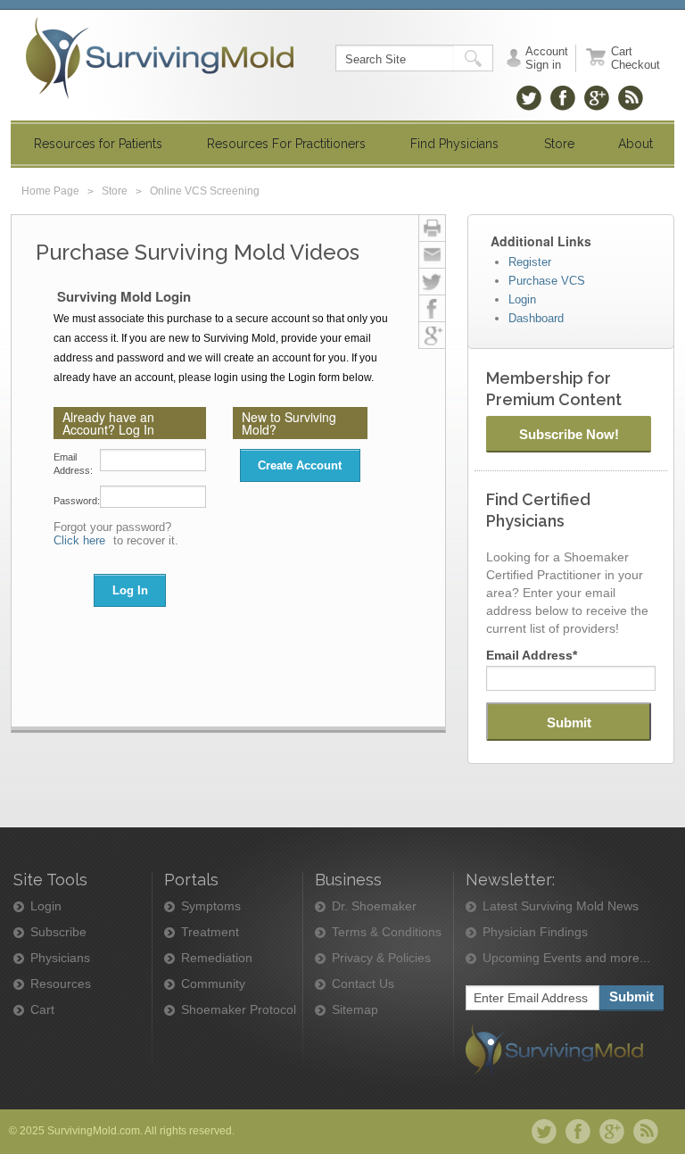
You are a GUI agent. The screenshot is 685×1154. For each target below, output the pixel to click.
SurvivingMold (159, 58)
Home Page (50, 191)
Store (115, 191)
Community (213, 984)
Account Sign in (546, 58)
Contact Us (363, 984)
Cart (42, 1010)
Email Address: (73, 464)
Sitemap (355, 1010)
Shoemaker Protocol (238, 1010)
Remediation (216, 958)
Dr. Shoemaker (374, 906)
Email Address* (531, 655)
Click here (79, 540)
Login (46, 906)
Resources (60, 984)
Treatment (210, 932)
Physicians (60, 958)
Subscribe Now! (569, 434)
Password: (77, 500)
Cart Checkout (635, 58)
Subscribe (58, 932)
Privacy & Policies (381, 958)
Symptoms (211, 906)
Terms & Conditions (387, 932)
